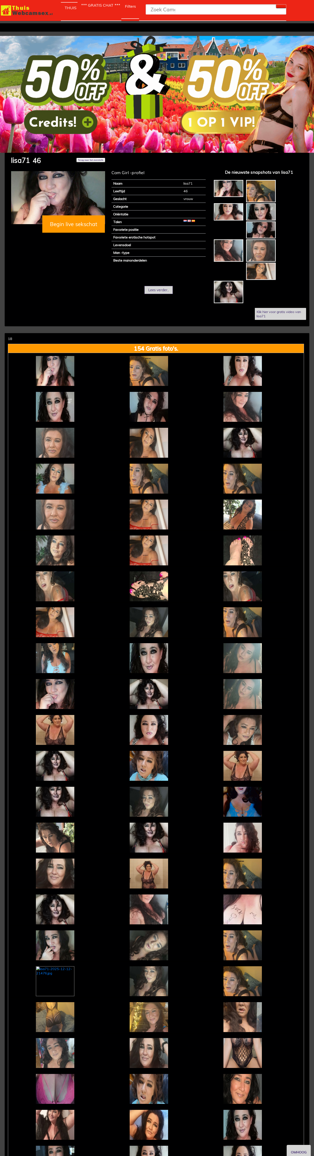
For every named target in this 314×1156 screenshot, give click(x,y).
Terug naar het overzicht (90, 160)
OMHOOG (299, 1152)
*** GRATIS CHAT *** (100, 5)
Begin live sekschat (73, 224)
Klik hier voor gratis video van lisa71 (279, 314)
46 (37, 160)
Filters (130, 6)
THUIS (71, 7)
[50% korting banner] (157, 94)
